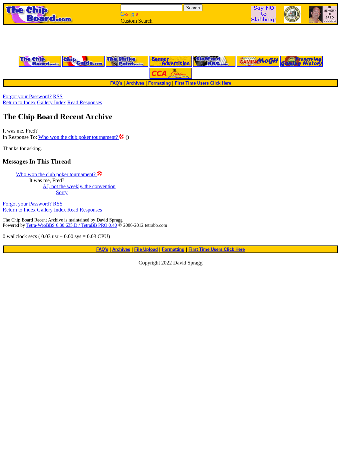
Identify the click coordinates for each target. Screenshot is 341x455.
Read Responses (84, 102)
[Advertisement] (91, 41)
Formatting (159, 83)
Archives (135, 83)
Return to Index (19, 102)
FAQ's (116, 83)
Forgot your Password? (27, 96)
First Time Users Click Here (203, 83)
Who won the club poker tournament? (78, 137)
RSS (58, 96)
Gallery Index (51, 102)
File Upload (146, 249)
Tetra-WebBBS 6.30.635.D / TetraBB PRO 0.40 (71, 225)
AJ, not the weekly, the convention (79, 186)
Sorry (62, 192)
